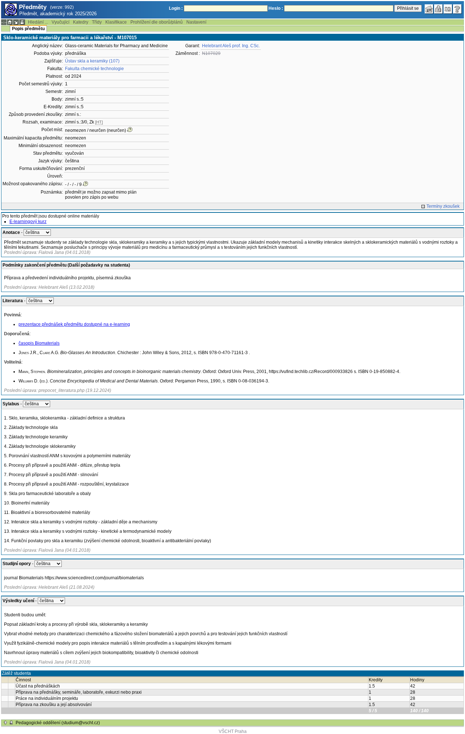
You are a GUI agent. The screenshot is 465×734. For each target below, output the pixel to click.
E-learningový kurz (27, 221)
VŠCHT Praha (233, 731)
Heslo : (275, 8)
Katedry (80, 22)
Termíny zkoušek (443, 206)
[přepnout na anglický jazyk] (448, 9)
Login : (176, 8)
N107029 (211, 53)
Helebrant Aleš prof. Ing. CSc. (231, 45)
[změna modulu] (16, 22)
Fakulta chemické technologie (94, 68)
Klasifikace (116, 22)
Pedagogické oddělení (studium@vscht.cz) (58, 722)
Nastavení (196, 22)
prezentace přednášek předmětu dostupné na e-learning (74, 324)
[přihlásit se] (438, 9)
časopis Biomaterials (39, 343)
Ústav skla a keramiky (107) (92, 61)
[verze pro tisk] (22, 22)
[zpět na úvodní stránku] (429, 9)
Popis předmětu (28, 28)
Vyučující (60, 22)
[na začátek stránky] (5, 723)
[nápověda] (457, 9)
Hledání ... (38, 22)
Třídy (97, 22)
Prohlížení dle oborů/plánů (156, 22)
